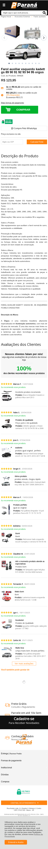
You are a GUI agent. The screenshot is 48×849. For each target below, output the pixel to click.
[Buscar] (44, 12)
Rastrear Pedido (16, 754)
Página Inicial (6, 17)
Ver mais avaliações (24, 663)
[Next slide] (43, 38)
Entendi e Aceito (16, 842)
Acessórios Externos (23, 17)
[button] (9, 63)
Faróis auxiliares (40, 17)
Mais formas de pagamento (12, 103)
